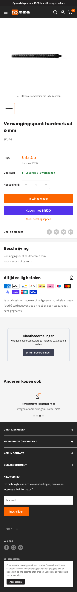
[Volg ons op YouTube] (20, 547)
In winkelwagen (39, 198)
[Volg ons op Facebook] (6, 547)
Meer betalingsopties (38, 219)
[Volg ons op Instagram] (13, 547)
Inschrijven (16, 511)
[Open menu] (5, 12)
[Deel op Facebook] (49, 232)
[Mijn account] (62, 12)
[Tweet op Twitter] (63, 232)
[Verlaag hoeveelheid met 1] (26, 185)
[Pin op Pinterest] (56, 232)
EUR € (9, 529)
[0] (70, 12)
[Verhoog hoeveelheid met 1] (46, 185)
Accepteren (16, 582)
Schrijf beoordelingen (38, 352)
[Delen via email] (70, 232)
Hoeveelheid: (12, 184)
